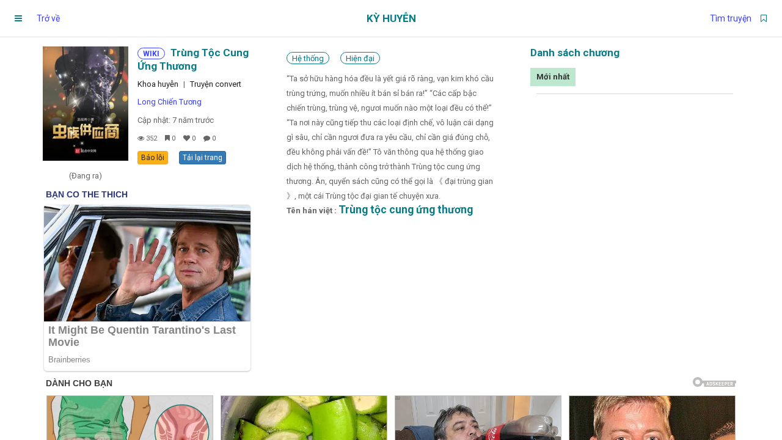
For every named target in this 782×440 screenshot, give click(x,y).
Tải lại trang (202, 157)
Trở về (48, 18)
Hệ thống (308, 58)
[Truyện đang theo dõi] (763, 18)
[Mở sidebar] (18, 18)
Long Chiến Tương (169, 101)
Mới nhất (552, 76)
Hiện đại (360, 58)
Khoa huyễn (157, 84)
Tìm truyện (730, 18)
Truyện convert (215, 84)
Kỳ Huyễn (391, 18)
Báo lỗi (152, 157)
